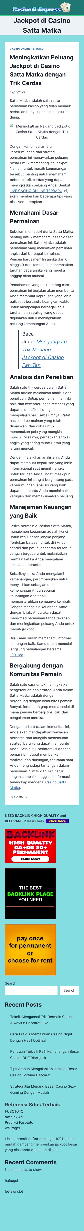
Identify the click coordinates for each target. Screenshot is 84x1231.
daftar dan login (41, 1139)
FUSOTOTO (14, 1111)
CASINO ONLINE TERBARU (27, 48)
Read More (21, 796)
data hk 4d (14, 1117)
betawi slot (14, 1191)
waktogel (12, 1128)
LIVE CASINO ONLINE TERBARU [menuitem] (36, 191)
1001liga (16, 655)
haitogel (11, 1181)
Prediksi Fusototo (19, 1122)
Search (10, 983)
